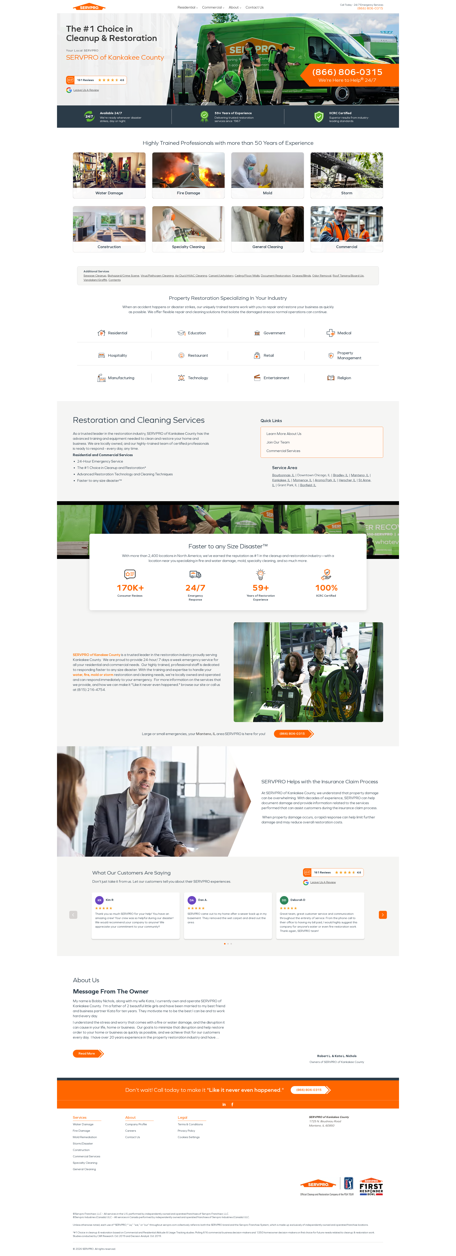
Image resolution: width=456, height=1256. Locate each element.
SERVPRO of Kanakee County (96, 655)
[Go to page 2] (228, 943)
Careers (130, 1130)
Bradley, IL (340, 475)
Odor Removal (321, 275)
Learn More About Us (283, 434)
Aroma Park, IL (325, 480)
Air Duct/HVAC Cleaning (191, 275)
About (234, 7)
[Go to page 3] (231, 943)
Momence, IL (302, 480)
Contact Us (255, 7)
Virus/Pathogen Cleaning (157, 275)
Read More (87, 1053)
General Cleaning (84, 1169)
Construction (81, 1150)
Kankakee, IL (281, 480)
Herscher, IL (347, 480)
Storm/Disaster (83, 1143)
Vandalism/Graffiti (95, 280)
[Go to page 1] (225, 943)
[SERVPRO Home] (89, 6)
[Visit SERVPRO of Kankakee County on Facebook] (232, 1104)
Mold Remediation (85, 1137)
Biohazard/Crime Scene (123, 275)
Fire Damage (81, 1130)
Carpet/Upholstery (221, 275)
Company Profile (136, 1124)
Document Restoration (276, 275)
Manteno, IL (360, 475)
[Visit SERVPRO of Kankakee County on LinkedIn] (224, 1104)
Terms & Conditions (190, 1124)
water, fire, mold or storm (93, 675)
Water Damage (83, 1124)
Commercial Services (283, 451)
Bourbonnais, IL (283, 475)
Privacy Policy (186, 1130)
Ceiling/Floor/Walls (247, 275)
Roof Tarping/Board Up (348, 275)
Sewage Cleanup (95, 275)
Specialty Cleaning (85, 1162)
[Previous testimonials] (73, 915)
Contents (114, 280)
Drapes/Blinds (301, 275)
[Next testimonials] (383, 915)
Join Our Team (278, 442)
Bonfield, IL (308, 485)
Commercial (212, 7)
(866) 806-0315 (370, 8)
